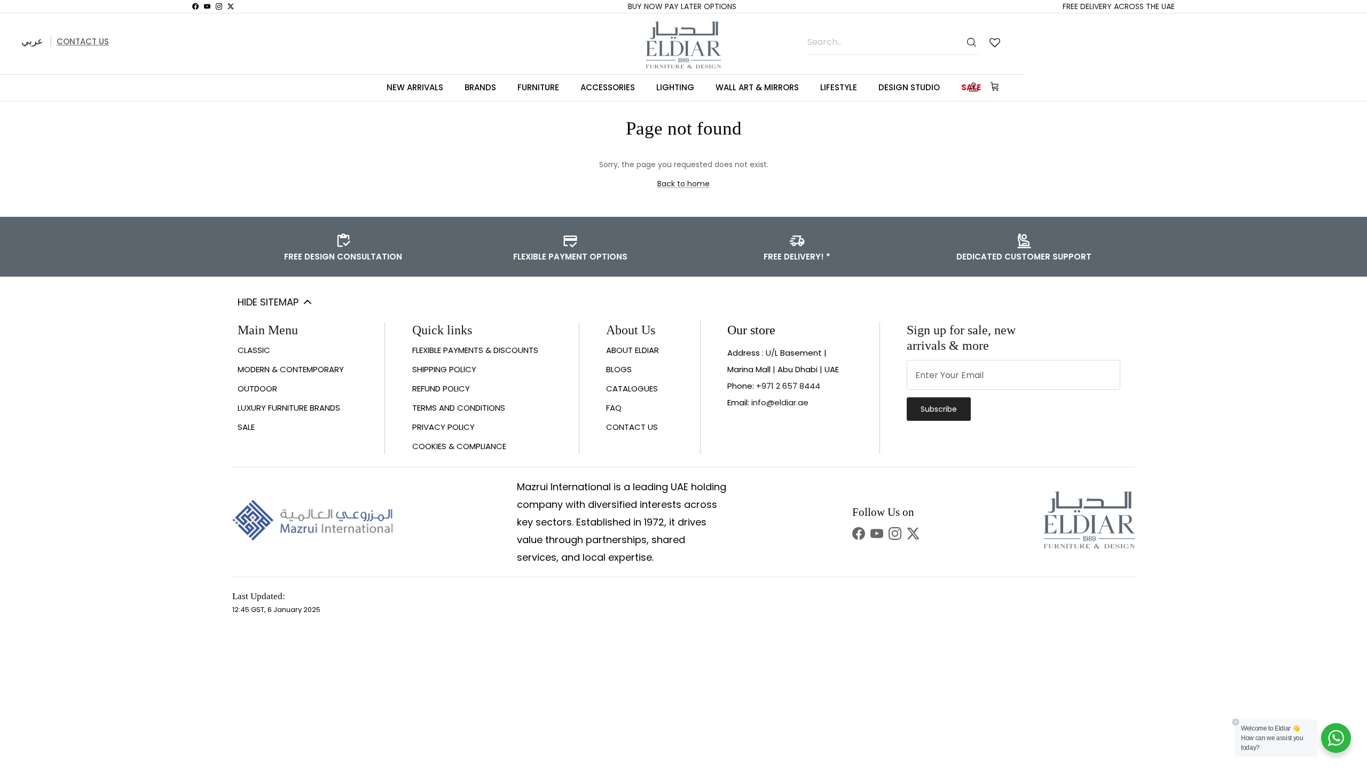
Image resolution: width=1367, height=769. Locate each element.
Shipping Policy (444, 369)
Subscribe (939, 409)
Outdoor (257, 388)
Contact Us (83, 41)
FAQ (614, 407)
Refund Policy (441, 388)
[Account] (971, 87)
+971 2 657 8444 (788, 385)
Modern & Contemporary (291, 369)
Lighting (675, 87)
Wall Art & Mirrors (757, 87)
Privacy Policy (443, 427)
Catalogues (632, 388)
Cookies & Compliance (459, 446)
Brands (480, 87)
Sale (246, 427)
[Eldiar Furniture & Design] (683, 44)
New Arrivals (415, 87)
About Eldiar (632, 350)
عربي (32, 41)
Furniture (538, 87)
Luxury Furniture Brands (289, 407)
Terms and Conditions (458, 407)
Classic (254, 350)
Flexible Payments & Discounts (475, 350)
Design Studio (909, 87)
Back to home (683, 183)
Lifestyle (838, 87)
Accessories (607, 87)
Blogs (619, 369)
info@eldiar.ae (779, 402)
